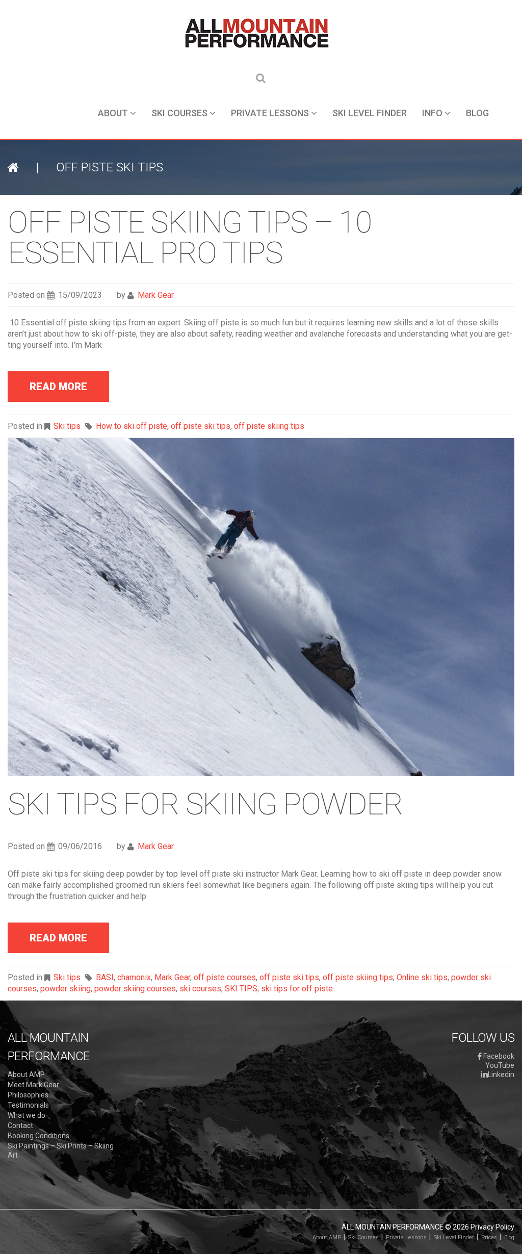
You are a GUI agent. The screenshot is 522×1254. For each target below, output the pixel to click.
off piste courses (225, 977)
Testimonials (28, 1105)
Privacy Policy (492, 1227)
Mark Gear (156, 295)
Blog (477, 113)
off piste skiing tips (269, 426)
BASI (105, 977)
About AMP (26, 1074)
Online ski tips (422, 977)
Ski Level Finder (369, 113)
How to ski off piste (131, 426)
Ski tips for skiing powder (205, 804)
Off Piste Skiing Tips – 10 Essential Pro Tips (189, 237)
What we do (26, 1115)
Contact (20, 1125)
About (113, 113)
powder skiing (65, 988)
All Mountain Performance (392, 1227)
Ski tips (67, 426)
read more (58, 386)
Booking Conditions (38, 1136)
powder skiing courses (135, 988)
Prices (489, 1237)
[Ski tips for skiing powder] (261, 606)
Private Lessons (270, 113)
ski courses (200, 988)
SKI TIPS (241, 988)
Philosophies (28, 1095)
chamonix (134, 977)
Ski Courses (179, 113)
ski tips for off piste (297, 988)
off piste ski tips (200, 426)
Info (432, 113)
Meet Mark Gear (33, 1085)
